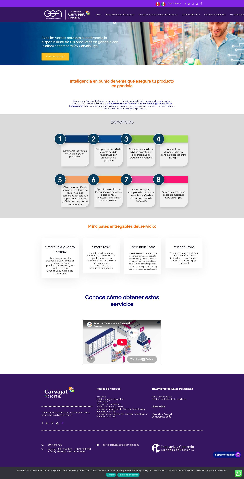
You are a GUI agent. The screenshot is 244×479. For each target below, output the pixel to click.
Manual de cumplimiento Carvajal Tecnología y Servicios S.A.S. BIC (121, 410)
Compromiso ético (161, 416)
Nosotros (101, 396)
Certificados (103, 401)
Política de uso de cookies (110, 406)
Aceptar (111, 475)
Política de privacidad (128, 475)
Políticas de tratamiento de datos (169, 399)
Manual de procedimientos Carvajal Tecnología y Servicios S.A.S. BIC (122, 415)
